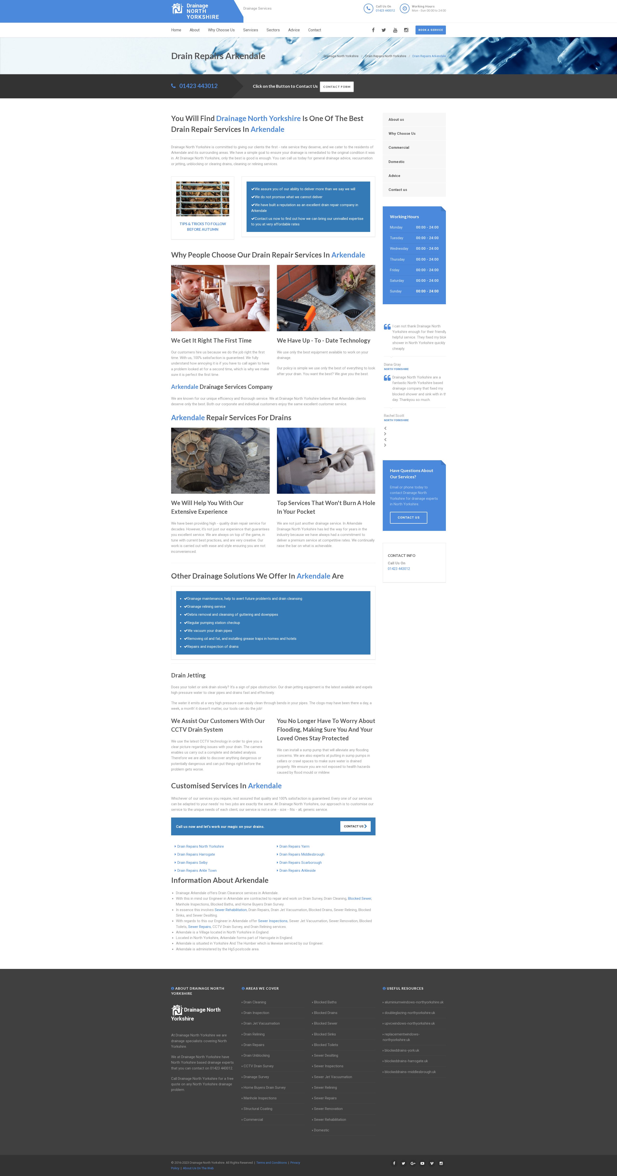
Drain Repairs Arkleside (298, 870)
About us (396, 119)
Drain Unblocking (257, 1055)
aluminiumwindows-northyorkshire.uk (414, 1002)
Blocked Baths (325, 1002)
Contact (314, 30)
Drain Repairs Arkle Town (197, 870)
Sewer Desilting (326, 1055)
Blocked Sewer (359, 898)
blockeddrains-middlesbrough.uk (410, 1072)
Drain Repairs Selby (192, 862)
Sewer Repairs (199, 927)
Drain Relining (254, 1034)
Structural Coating (258, 1109)
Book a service (430, 30)
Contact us (398, 190)
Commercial (399, 147)
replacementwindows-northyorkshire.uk (401, 1037)
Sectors (273, 30)
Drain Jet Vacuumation (262, 1023)
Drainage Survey (256, 1077)
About (195, 30)
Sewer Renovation (328, 1109)
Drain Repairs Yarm (294, 846)
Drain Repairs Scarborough (301, 862)
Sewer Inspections (273, 921)
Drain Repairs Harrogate (196, 854)
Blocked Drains (325, 1013)
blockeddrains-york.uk (402, 1050)
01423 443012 (385, 10)
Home (176, 30)
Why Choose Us (221, 30)
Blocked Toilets (326, 1045)
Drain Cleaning (255, 1002)
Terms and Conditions (271, 1162)
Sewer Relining (325, 1087)
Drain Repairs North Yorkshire (200, 846)
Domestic (397, 162)
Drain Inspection (256, 1013)
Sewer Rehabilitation (231, 910)
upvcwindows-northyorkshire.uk (410, 1023)
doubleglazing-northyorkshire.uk (410, 1013)
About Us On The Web (198, 1168)
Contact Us (354, 826)
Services (250, 30)
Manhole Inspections (260, 1098)
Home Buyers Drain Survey (265, 1087)
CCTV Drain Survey (259, 1066)
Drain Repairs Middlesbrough (302, 854)
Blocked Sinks (325, 1034)
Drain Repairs (254, 1045)
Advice (294, 30)
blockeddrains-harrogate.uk (406, 1061)
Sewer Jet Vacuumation (333, 1077)
